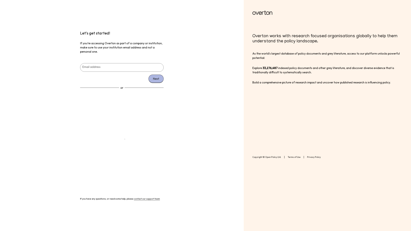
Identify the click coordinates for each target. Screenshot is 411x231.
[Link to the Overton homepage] (327, 13)
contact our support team (147, 198)
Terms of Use (294, 157)
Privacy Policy (314, 157)
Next (156, 79)
